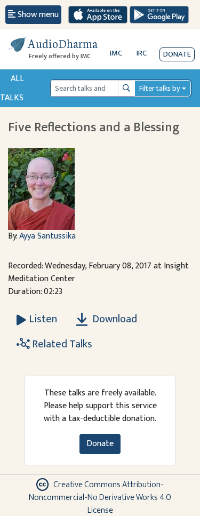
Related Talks (61, 344)
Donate (177, 54)
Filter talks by (159, 88)
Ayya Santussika (47, 236)
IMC (116, 53)
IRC (142, 53)
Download (113, 319)
